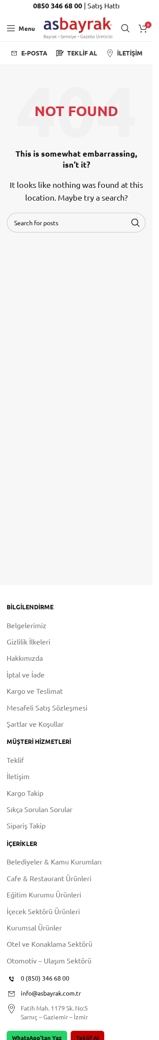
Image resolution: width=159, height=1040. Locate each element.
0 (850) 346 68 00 (45, 978)
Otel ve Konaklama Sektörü (49, 943)
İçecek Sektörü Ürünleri (43, 911)
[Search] (125, 28)
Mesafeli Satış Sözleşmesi (47, 707)
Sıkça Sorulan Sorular (39, 809)
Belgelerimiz (26, 625)
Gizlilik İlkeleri (28, 641)
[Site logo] (78, 26)
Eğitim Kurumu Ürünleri (44, 894)
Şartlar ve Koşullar (35, 723)
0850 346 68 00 (58, 5)
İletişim (18, 776)
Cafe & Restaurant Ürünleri (49, 878)
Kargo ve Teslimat (35, 690)
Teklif (15, 759)
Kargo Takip (25, 792)
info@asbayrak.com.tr (51, 993)
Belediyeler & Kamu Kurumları (54, 861)
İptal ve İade (26, 674)
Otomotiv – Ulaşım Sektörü (49, 960)
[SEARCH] (135, 222)
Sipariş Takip (26, 825)
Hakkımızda (25, 657)
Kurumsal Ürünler (34, 927)
